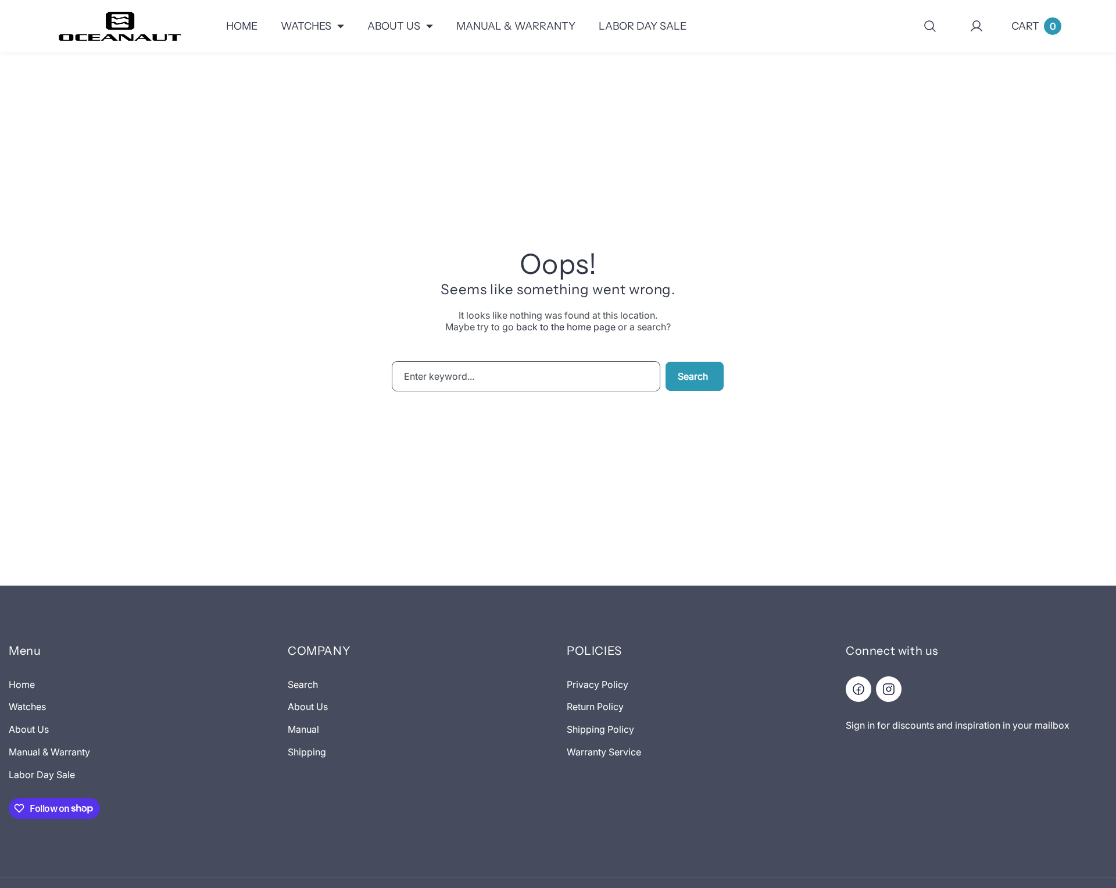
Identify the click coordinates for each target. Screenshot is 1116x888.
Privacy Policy (597, 684)
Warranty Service (604, 752)
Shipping (307, 752)
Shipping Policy (600, 729)
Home (22, 684)
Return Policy (595, 706)
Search (693, 376)
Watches (27, 706)
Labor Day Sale (42, 774)
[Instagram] (889, 689)
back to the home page (566, 327)
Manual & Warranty (49, 752)
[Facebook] (858, 689)
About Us (29, 729)
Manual (303, 729)
